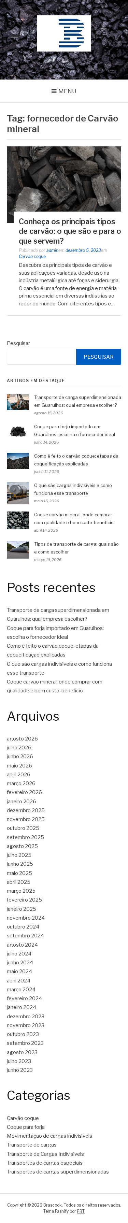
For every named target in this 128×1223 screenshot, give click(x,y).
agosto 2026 (22, 739)
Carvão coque (32, 256)
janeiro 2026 (21, 801)
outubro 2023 (23, 1034)
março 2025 (21, 891)
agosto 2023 (22, 1052)
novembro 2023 (25, 1025)
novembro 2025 (26, 819)
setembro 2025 (25, 837)
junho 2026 (20, 756)
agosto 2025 (22, 846)
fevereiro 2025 (24, 900)
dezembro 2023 (25, 1016)
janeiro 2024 (21, 1007)
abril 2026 (18, 775)
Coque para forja (26, 1127)
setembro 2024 (25, 936)
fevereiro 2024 (24, 998)
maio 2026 (19, 766)
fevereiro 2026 (24, 792)
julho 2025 (19, 855)
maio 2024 (19, 971)
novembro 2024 (26, 918)
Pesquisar (18, 343)
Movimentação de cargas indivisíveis (49, 1136)
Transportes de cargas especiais (45, 1163)
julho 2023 (19, 1061)
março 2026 (21, 783)
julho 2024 (19, 954)
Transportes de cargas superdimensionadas (58, 1172)
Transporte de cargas (32, 1145)
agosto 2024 (22, 945)
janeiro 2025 (21, 909)
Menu (67, 91)
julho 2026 (19, 748)
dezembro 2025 (26, 810)
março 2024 (21, 990)
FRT (81, 1211)
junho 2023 (20, 1070)
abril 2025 (18, 882)
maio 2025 (19, 873)
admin (52, 250)
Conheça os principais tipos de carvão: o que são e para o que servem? (70, 231)
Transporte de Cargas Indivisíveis (45, 1154)
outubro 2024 (23, 927)
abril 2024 (18, 981)
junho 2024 (20, 963)
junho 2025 (20, 864)
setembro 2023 (25, 1043)
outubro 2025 (23, 828)
